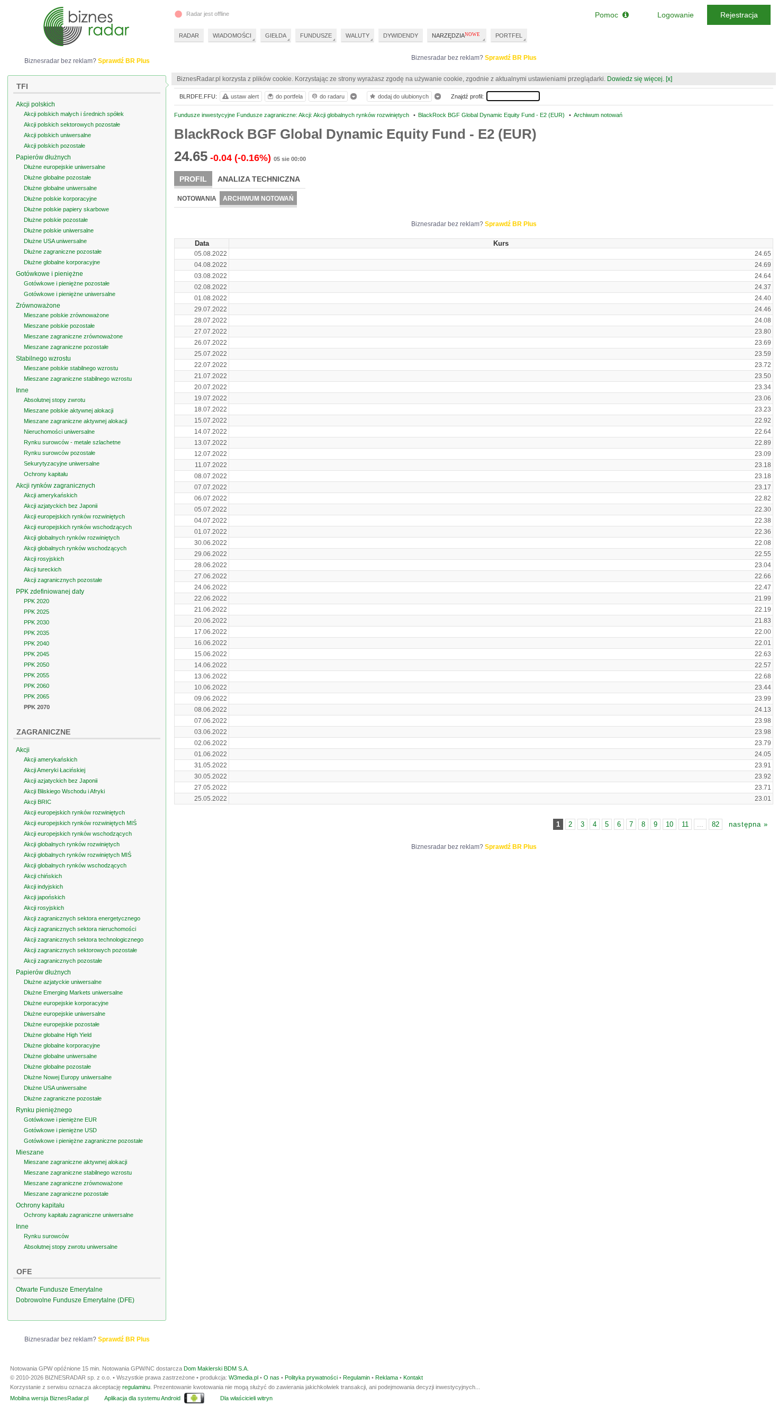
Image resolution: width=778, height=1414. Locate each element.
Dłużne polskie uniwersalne (59, 230)
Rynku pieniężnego (44, 1110)
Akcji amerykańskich (50, 495)
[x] (669, 79)
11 (685, 824)
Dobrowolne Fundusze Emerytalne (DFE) (75, 1300)
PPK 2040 (36, 643)
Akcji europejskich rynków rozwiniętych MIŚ (80, 823)
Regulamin (356, 1377)
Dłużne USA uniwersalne (55, 241)
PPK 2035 (36, 633)
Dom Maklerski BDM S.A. (216, 1368)
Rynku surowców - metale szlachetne (72, 442)
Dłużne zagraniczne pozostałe (63, 251)
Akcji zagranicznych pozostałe (63, 580)
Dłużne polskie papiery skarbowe (66, 209)
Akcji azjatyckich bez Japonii (60, 506)
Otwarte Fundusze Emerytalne (59, 1289)
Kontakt (413, 1377)
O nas (271, 1377)
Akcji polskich (35, 104)
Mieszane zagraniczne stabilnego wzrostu (78, 378)
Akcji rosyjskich (44, 559)
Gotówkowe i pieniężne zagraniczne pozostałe (83, 1141)
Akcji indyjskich (43, 886)
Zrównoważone (38, 305)
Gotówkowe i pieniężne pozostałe (67, 283)
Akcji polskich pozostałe (54, 145)
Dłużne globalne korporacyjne (62, 262)
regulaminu (136, 1387)
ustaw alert (245, 96)
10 (669, 824)
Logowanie (675, 15)
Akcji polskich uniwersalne (57, 135)
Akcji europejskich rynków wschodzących (78, 527)
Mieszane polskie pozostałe (59, 326)
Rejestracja (739, 15)
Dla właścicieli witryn (246, 1398)
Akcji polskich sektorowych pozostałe (72, 124)
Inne (22, 390)
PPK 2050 (36, 664)
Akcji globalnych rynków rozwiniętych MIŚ (77, 855)
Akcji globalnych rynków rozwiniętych (72, 537)
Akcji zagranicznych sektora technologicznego (83, 939)
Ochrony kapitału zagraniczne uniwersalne (78, 1215)
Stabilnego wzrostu (43, 358)
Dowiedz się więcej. (635, 79)
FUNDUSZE (316, 35)
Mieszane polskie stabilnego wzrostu (71, 368)
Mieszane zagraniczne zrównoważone (73, 336)
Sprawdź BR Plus (511, 57)
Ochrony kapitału (46, 474)
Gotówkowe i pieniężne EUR (60, 1119)
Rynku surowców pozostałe (59, 453)
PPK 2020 (36, 601)
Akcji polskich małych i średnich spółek (74, 114)
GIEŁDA (275, 35)
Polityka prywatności (311, 1377)
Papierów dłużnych (43, 157)
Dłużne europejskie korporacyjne (66, 1003)
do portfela (289, 96)
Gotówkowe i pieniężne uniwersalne (69, 294)
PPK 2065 (36, 696)
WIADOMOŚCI (232, 35)
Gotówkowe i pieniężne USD (60, 1130)
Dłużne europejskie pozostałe (61, 1024)
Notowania (196, 198)
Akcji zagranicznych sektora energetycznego (82, 918)
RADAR (189, 35)
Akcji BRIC (37, 802)
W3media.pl (243, 1377)
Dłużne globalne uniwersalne (60, 188)
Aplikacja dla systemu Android (142, 1398)
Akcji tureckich (42, 569)
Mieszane (30, 1152)
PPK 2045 (36, 654)
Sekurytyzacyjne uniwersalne (61, 463)
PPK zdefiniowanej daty (50, 591)
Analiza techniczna (259, 179)
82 (715, 824)
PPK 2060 (36, 686)
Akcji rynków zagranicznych (55, 485)
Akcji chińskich (43, 876)
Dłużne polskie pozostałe (56, 220)
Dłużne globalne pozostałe (57, 177)
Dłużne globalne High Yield (58, 1035)
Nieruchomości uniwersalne (59, 431)
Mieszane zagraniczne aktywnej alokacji (75, 421)
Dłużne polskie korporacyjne (60, 198)
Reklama (386, 1377)
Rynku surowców (46, 1236)
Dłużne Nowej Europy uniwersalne (68, 1077)
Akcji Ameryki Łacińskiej (54, 770)
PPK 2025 (36, 611)
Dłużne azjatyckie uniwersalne (63, 982)
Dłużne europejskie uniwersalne (64, 167)
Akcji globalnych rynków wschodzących (75, 548)
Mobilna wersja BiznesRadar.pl (49, 1398)
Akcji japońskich (44, 897)
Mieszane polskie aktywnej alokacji (68, 410)
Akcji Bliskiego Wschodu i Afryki (64, 791)
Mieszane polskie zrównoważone (66, 315)
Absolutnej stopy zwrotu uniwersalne (70, 1246)
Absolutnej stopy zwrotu (54, 400)
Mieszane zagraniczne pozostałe (66, 347)
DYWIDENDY (400, 35)
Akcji (23, 750)
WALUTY (357, 35)
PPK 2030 (36, 622)
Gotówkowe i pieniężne (49, 274)
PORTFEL (508, 35)
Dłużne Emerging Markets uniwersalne (73, 992)
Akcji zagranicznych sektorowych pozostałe (80, 950)
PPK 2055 (36, 675)
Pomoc (608, 15)
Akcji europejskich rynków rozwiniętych (74, 516)
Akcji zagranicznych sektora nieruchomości (80, 929)
